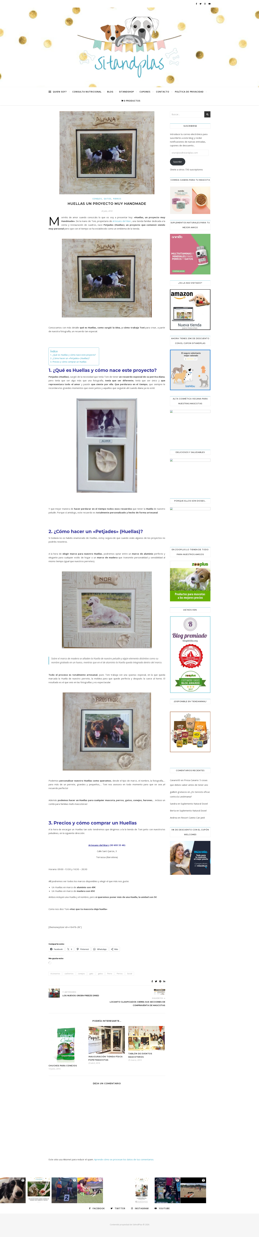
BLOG (110, 91)
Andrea (173, 817)
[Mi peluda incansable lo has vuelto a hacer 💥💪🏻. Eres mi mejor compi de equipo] (90, 1190)
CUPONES (145, 91)
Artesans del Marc (122, 221)
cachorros (69, 973)
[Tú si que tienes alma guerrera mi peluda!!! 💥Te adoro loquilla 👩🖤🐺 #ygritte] (64, 1190)
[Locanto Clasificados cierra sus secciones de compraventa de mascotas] (159, 991)
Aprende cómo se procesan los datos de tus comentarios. (124, 1159)
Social (129, 973)
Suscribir (177, 161)
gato (91, 973)
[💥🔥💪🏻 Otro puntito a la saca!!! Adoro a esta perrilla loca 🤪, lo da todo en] (193, 1190)
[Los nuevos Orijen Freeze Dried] (54, 993)
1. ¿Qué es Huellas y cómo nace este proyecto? (73, 355)
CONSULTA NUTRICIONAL (86, 91)
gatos (100, 973)
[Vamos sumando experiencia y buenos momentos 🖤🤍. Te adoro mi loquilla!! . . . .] (167, 1190)
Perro (109, 973)
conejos (81, 973)
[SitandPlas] (129, 47)
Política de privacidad (189, 91)
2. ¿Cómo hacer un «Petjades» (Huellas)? (70, 358)
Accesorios (55, 973)
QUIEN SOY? (60, 91)
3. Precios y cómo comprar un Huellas (68, 361)
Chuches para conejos (63, 1066)
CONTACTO (162, 91)
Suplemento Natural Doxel (194, 803)
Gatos (108, 198)
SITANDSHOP (126, 91)
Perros (117, 198)
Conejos (97, 198)
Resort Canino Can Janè (193, 817)
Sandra (173, 803)
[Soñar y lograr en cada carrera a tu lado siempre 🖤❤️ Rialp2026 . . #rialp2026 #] (13, 1190)
